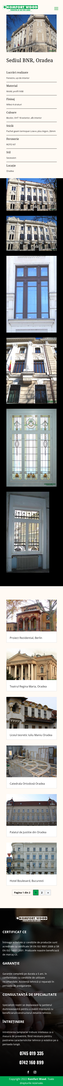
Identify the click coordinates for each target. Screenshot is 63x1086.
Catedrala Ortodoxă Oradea (27, 783)
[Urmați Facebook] (28, 1072)
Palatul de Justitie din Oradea (28, 832)
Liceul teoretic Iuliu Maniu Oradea (31, 735)
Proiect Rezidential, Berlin (26, 638)
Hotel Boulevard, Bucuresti (27, 881)
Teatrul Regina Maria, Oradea (28, 686)
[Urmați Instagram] (35, 1072)
